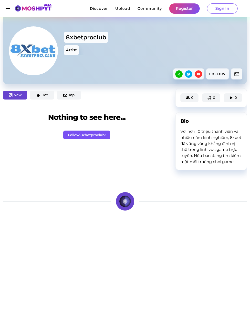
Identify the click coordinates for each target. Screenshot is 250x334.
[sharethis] (179, 74)
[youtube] (198, 74)
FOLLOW (217, 74)
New (18, 95)
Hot (45, 95)
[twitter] (188, 74)
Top (71, 95)
